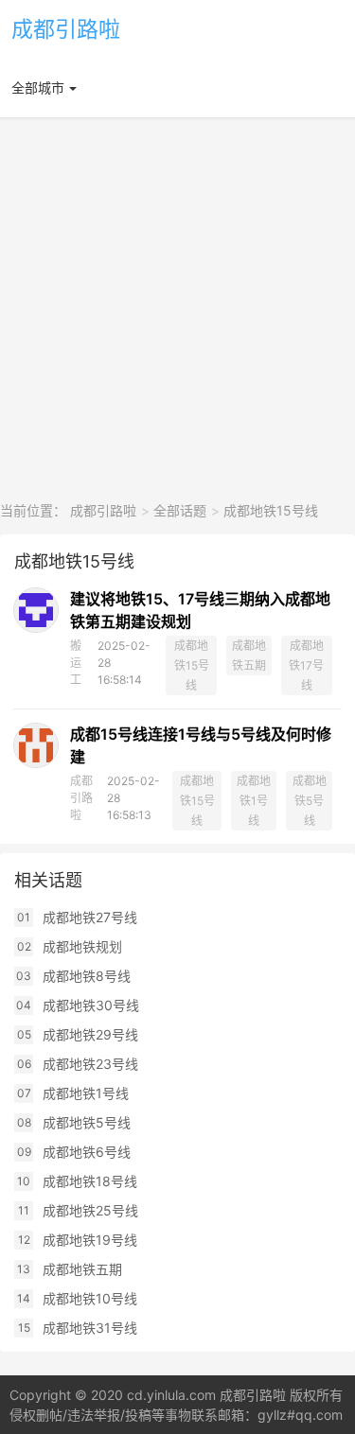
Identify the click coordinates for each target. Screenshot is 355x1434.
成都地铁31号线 (90, 1328)
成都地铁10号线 (90, 1298)
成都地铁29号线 (90, 1034)
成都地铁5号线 (310, 801)
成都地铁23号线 (90, 1064)
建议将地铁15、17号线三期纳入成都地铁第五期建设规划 (200, 610)
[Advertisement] (177, 308)
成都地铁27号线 (90, 917)
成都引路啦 (65, 29)
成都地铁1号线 (254, 801)
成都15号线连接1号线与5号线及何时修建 (200, 745)
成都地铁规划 (82, 946)
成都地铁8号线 (87, 976)
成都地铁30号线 (91, 1005)
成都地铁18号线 (90, 1181)
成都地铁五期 (249, 655)
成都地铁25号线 (90, 1210)
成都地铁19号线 (90, 1240)
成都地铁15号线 (270, 510)
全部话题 (179, 510)
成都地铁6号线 (87, 1152)
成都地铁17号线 (306, 665)
